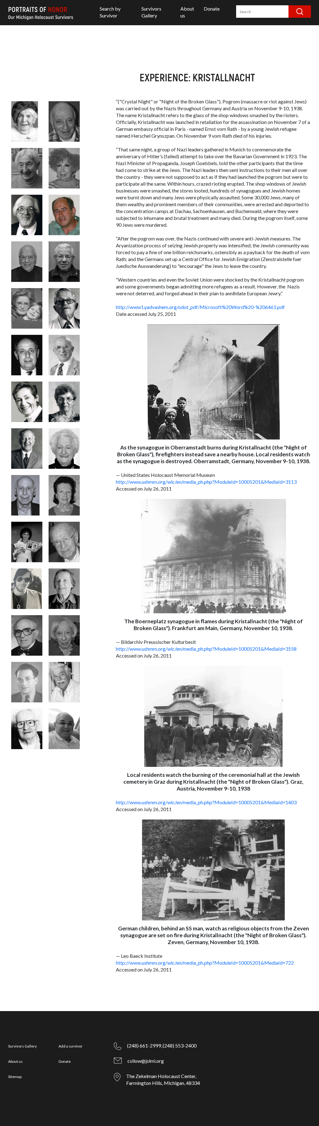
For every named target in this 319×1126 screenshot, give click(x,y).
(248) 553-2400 (180, 1045)
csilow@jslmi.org (145, 1061)
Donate (212, 9)
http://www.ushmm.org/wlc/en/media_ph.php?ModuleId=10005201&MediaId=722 (205, 963)
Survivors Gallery (22, 1046)
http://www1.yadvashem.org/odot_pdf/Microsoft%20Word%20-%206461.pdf (200, 307)
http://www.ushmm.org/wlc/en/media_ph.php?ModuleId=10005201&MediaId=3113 (206, 482)
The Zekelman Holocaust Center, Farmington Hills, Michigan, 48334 (163, 1079)
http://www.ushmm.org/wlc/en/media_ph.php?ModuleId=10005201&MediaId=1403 (206, 802)
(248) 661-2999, (144, 1045)
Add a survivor (71, 1046)
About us (15, 1061)
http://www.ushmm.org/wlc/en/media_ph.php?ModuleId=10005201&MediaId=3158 (206, 649)
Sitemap (14, 1076)
